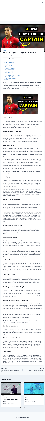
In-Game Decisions (9, 71)
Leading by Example (9, 65)
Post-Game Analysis (9, 72)
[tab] (20, 407)
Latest (4, 50)
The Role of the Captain (9, 62)
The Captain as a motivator (10, 78)
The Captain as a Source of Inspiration (13, 75)
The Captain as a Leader (10, 76)
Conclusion (6, 79)
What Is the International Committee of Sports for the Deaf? (10, 399)
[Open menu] (43, 2)
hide (14, 58)
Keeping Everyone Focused (10, 66)
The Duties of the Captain (9, 68)
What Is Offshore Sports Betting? (36, 369)
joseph (5, 55)
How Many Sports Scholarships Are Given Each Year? (10, 370)
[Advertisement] (22, 12)
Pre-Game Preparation (9, 69)
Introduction (6, 61)
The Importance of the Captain (10, 74)
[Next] (42, 394)
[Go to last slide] (3, 394)
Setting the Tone (8, 64)
